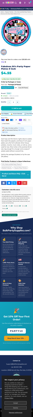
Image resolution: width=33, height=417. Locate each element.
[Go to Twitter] (14, 183)
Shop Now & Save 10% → (16, 338)
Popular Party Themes (20, 168)
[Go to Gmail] (24, 183)
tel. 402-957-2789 (16, 367)
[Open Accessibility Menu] (20, 3)
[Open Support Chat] (25, 3)
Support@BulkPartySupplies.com (16, 364)
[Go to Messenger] (9, 183)
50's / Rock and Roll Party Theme (23, 12)
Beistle (9, 93)
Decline (15, 408)
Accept (15, 403)
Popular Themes (9, 12)
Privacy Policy (9, 398)
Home (2, 12)
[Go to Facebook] (3, 183)
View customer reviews (9, 215)
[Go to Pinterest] (19, 183)
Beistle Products (6, 168)
